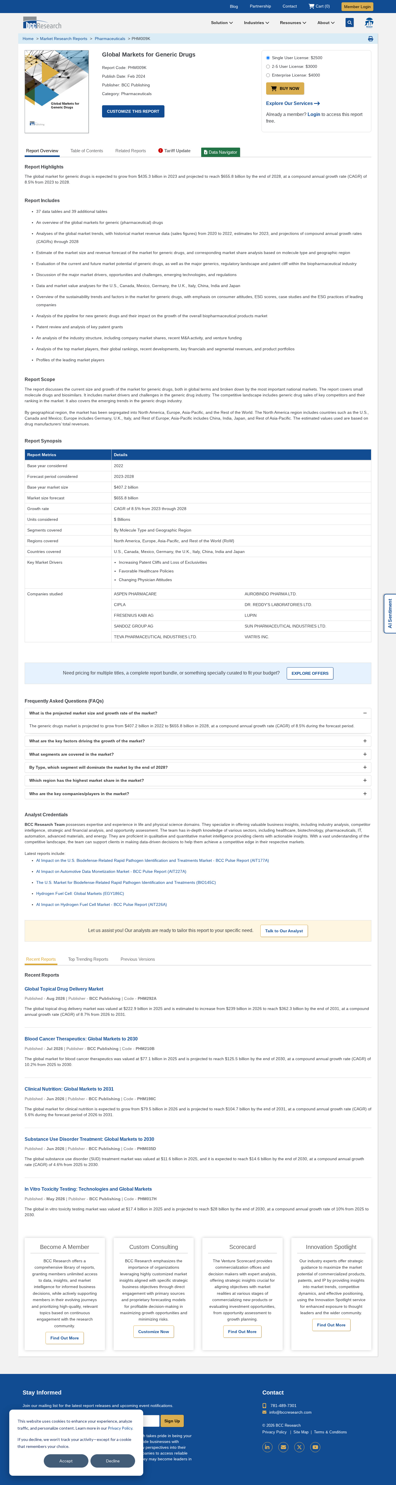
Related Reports (130, 150)
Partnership (260, 6)
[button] (198, 713)
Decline (113, 1460)
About (324, 22)
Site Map (300, 1432)
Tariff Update (177, 150)
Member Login (357, 6)
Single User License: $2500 (297, 57)
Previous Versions (138, 959)
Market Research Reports (63, 38)
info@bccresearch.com (290, 1412)
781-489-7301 (283, 1405)
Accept (66, 1460)
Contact (290, 6)
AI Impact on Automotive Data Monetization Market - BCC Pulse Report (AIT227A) (111, 871)
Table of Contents (86, 150)
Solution (220, 22)
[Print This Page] (370, 38)
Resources (291, 22)
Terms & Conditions (330, 1432)
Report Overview (42, 150)
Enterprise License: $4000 (296, 75)
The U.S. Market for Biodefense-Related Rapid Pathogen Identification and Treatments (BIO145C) (126, 882)
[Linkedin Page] (267, 1447)
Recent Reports (41, 959)
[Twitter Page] (299, 1447)
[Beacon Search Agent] (369, 23)
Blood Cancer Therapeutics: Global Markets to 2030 (81, 1038)
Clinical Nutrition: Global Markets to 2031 (69, 1089)
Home (28, 38)
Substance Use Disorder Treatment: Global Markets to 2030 (89, 1139)
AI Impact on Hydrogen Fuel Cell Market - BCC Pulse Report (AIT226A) (101, 904)
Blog (234, 6)
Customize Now (153, 1331)
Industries (254, 22)
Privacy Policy (120, 1428)
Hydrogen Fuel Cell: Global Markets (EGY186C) (80, 893)
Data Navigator (223, 152)
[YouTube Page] (315, 1447)
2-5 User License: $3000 (294, 66)
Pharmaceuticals (109, 38)
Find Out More (64, 1338)
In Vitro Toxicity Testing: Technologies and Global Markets (88, 1189)
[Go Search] (350, 22)
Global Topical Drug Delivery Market (64, 989)
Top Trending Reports (88, 959)
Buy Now (289, 88)
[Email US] (283, 1447)
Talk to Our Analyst (284, 931)
